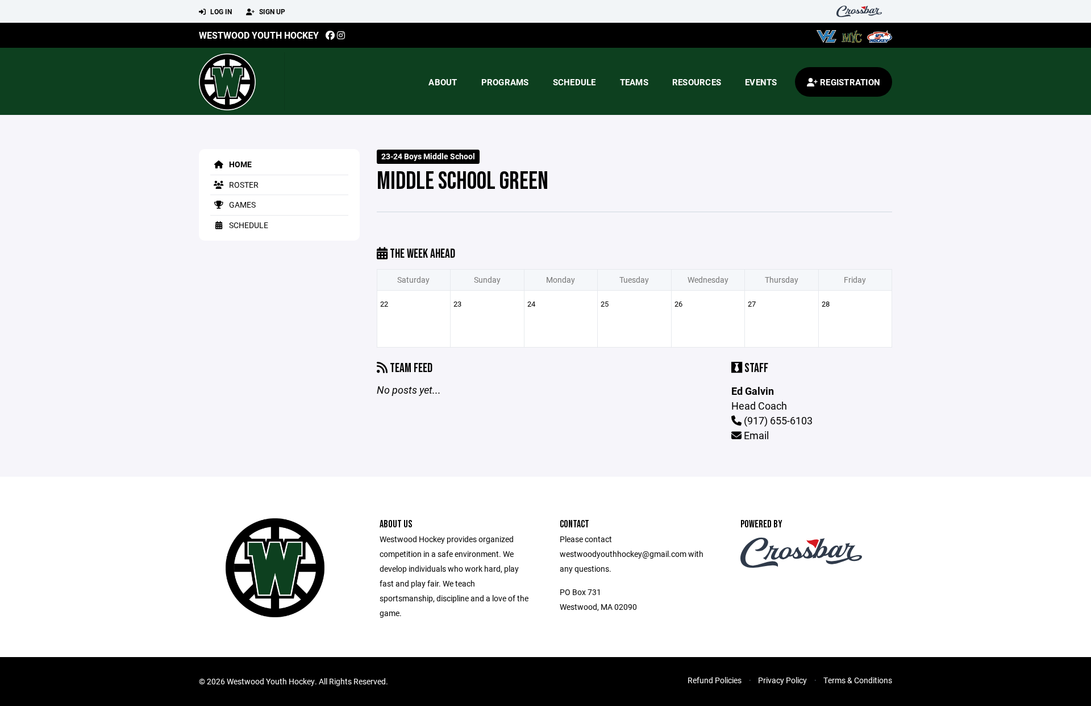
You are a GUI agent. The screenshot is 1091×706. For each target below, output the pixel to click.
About (442, 82)
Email (755, 435)
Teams (634, 82)
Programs (505, 82)
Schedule (574, 82)
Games (241, 204)
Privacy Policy (782, 680)
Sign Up (271, 11)
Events (761, 82)
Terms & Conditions (857, 680)
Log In (220, 11)
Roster (243, 184)
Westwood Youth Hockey (259, 35)
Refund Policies (715, 680)
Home (239, 164)
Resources (696, 82)
